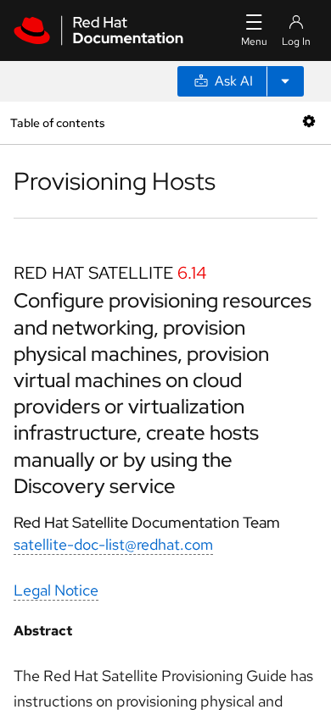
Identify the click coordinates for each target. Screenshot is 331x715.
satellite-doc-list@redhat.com (113, 544)
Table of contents (57, 122)
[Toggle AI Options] (285, 81)
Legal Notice (56, 590)
